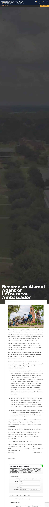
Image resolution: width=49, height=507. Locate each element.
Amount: (17, 498)
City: (18, 487)
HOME (3, 5)
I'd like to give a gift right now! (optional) (20, 495)
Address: (17, 483)
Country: (17, 481)
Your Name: (14, 476)
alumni (6, 5)
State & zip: (16, 489)
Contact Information (15, 502)
